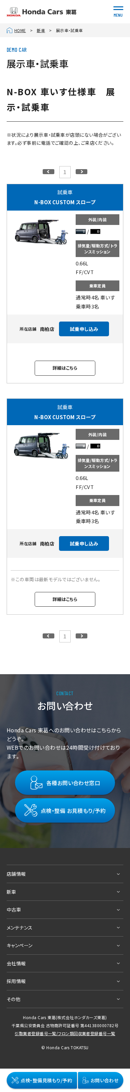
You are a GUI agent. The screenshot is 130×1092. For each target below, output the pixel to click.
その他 (13, 999)
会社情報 (16, 963)
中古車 (14, 909)
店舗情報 (16, 873)
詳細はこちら (65, 368)
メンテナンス (20, 927)
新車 (41, 30)
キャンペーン (20, 945)
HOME (20, 30)
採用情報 (16, 981)
